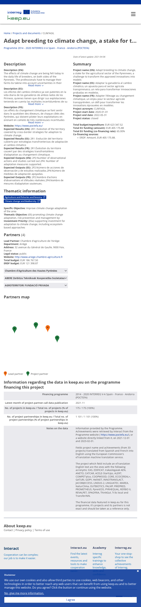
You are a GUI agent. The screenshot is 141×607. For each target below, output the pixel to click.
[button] (47, 329)
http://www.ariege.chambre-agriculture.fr (39, 257)
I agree (70, 600)
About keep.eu (17, 525)
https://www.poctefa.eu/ (29, 125)
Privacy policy (23, 530)
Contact (8, 530)
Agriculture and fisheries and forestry (23, 197)
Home (7, 33)
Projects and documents (27, 33)
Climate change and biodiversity (21, 201)
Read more (34, 85)
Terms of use (42, 530)
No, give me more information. (24, 593)
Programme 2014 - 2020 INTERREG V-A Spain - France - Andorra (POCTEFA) (46, 48)
